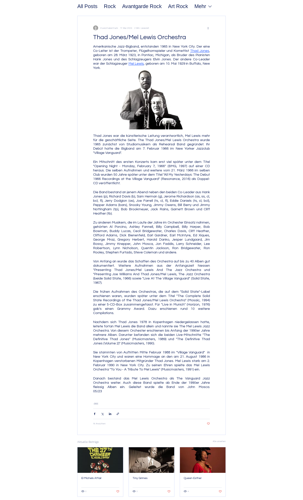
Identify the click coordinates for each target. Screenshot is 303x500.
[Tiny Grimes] (151, 460)
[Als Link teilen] (117, 413)
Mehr (200, 6)
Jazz (96, 403)
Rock (110, 6)
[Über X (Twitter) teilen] (102, 413)
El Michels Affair (91, 478)
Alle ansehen (219, 441)
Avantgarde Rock (142, 6)
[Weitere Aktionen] (208, 28)
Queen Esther (193, 478)
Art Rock (178, 6)
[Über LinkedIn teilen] (110, 413)
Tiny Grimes (140, 478)
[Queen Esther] (203, 460)
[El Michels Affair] (100, 460)
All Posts (87, 6)
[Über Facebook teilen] (94, 413)
